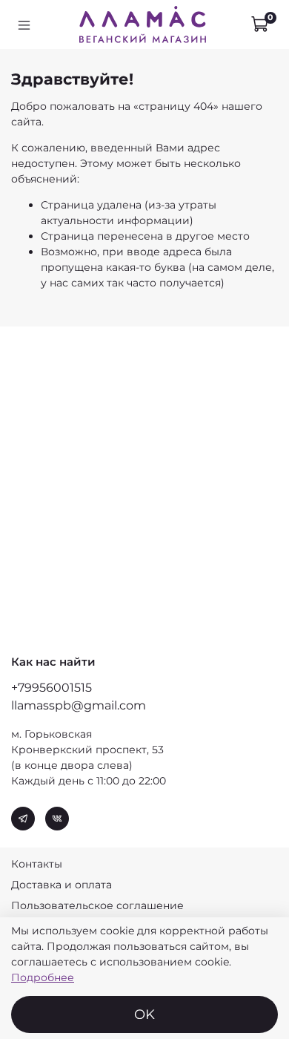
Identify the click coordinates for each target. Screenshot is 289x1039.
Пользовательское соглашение (97, 905)
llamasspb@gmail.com (78, 705)
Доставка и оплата (61, 884)
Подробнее (42, 977)
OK (144, 1014)
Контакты (36, 864)
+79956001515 (51, 688)
